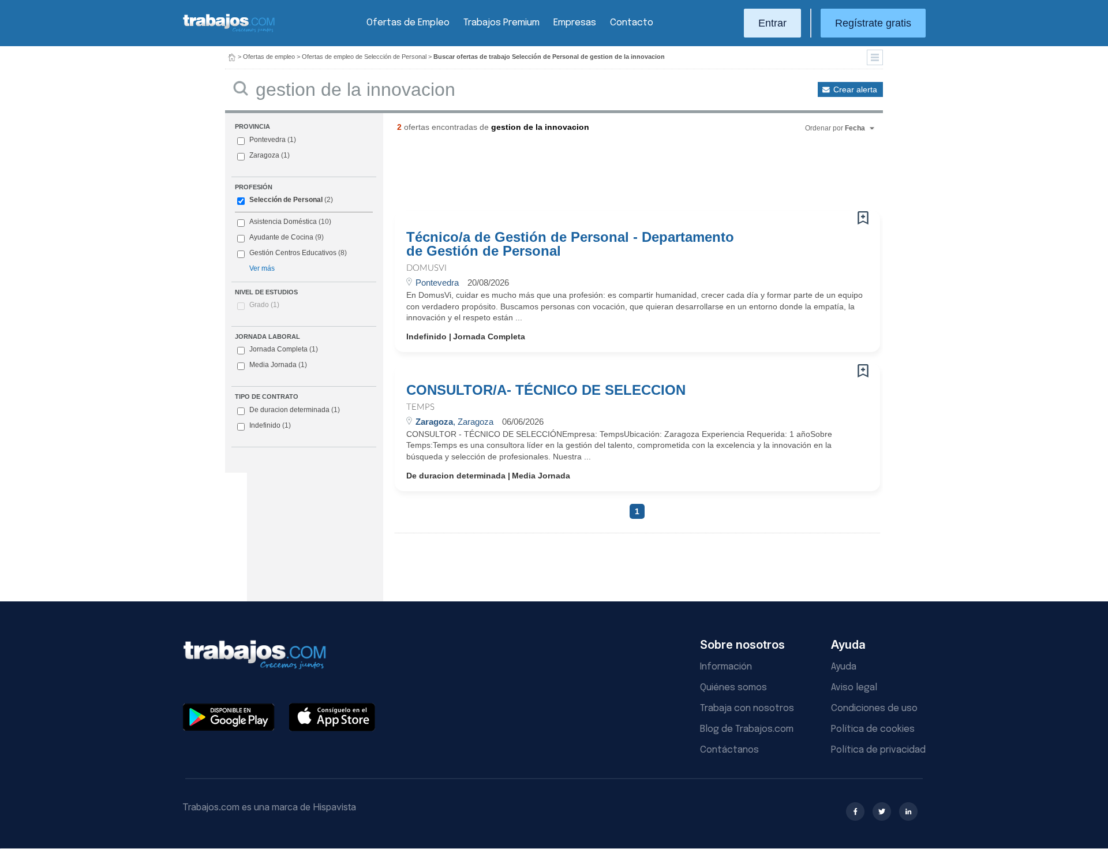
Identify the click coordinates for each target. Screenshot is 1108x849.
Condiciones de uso (874, 708)
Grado (264, 305)
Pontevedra (267, 140)
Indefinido (270, 425)
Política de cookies (873, 729)
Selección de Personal (286, 200)
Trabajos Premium (501, 23)
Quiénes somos (733, 688)
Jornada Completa (283, 349)
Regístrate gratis (873, 23)
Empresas (574, 23)
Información (726, 667)
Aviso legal (854, 688)
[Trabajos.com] (229, 31)
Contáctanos (729, 750)
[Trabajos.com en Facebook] (855, 811)
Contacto (631, 23)
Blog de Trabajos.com (746, 729)
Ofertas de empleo (269, 56)
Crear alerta (855, 89)
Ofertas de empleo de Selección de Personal (364, 56)
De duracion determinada (294, 410)
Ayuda (843, 667)
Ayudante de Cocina (281, 237)
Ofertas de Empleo (408, 23)
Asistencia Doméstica (283, 222)
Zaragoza (264, 155)
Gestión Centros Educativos (292, 253)
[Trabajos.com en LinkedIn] (908, 811)
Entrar (772, 23)
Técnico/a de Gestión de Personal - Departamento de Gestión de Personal (570, 244)
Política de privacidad (878, 750)
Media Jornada (278, 365)
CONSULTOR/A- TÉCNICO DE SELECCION (546, 390)
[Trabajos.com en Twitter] (882, 811)
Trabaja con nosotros (747, 708)
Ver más (262, 268)
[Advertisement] (614, 176)
